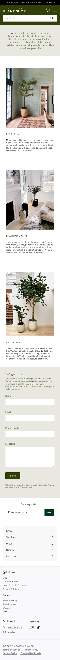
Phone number (13, 428)
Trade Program (9, 604)
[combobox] (30, 18)
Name (8, 396)
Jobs (5, 612)
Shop (5, 578)
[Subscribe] (49, 512)
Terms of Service (20, 487)
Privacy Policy (31, 649)
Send (13, 475)
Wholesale (7, 608)
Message (10, 443)
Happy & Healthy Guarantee (14, 585)
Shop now (49, 2)
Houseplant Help (10, 600)
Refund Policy (10, 653)
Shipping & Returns (11, 589)
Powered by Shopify (30, 653)
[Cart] (48, 10)
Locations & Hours (11, 581)
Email (8, 412)
